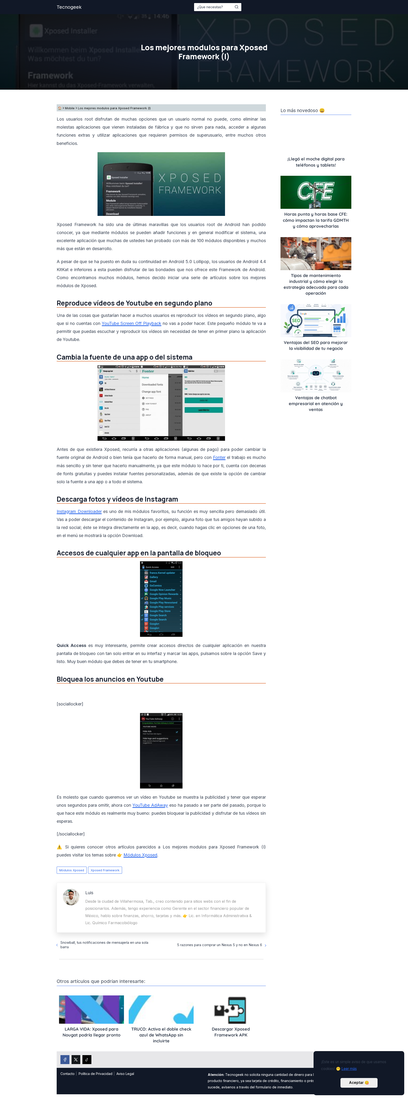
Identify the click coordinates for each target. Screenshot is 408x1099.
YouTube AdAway (150, 805)
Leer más (349, 1068)
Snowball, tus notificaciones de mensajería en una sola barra (104, 944)
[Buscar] (236, 7)
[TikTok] (86, 1059)
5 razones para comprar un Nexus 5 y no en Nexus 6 (219, 945)
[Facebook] (64, 1059)
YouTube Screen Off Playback (131, 323)
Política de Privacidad (95, 1074)
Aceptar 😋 (359, 1082)
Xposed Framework (105, 870)
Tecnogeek (69, 7)
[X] (76, 1059)
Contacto (67, 1074)
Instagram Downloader (79, 511)
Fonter (219, 457)
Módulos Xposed (71, 870)
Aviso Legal (125, 1074)
